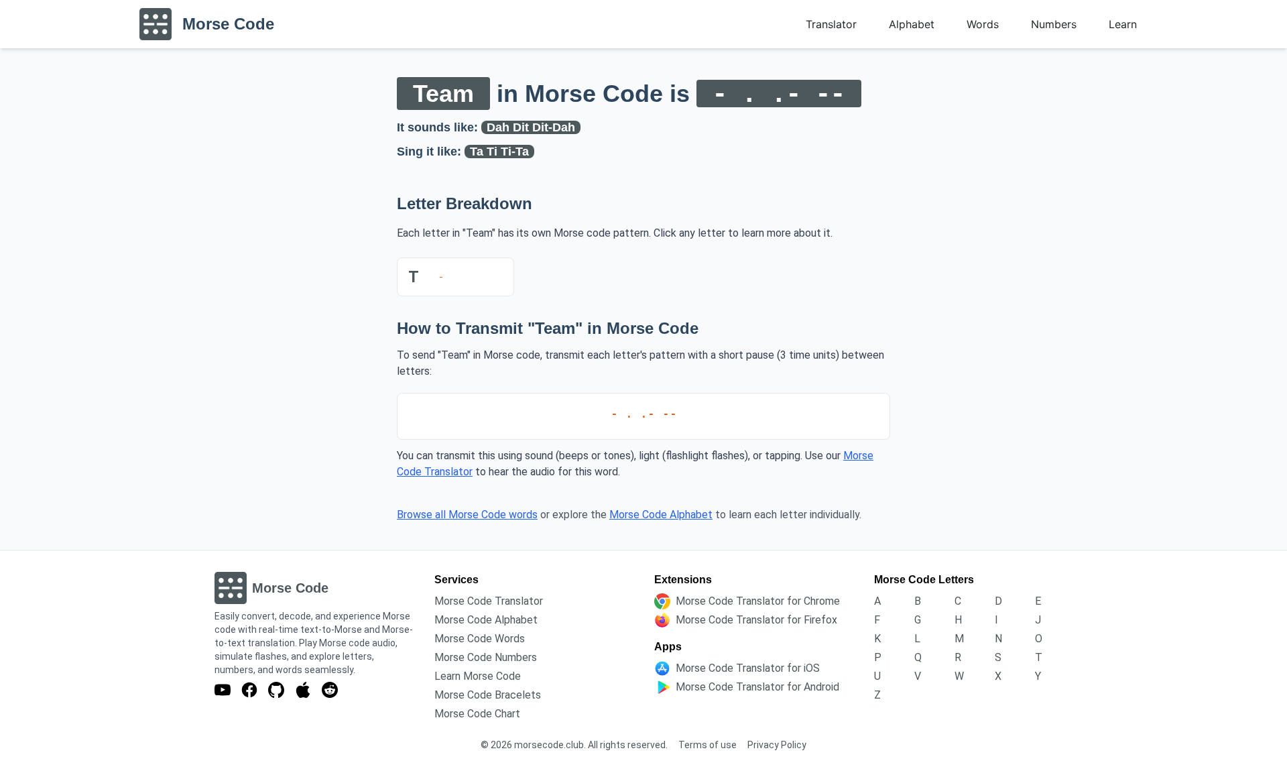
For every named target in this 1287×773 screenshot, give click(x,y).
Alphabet (911, 24)
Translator (831, 24)
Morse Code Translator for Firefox (756, 619)
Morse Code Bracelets (487, 695)
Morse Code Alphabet (661, 514)
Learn (1123, 24)
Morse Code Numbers (485, 657)
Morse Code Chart (477, 713)
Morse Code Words (479, 638)
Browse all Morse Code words (467, 514)
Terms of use (707, 744)
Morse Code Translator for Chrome (758, 601)
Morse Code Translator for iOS (748, 668)
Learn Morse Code (477, 676)
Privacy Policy (776, 744)
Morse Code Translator (488, 601)
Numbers (1054, 24)
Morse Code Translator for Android (757, 686)
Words (983, 24)
